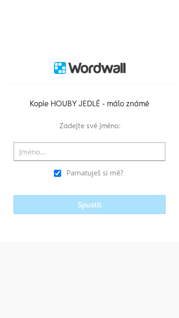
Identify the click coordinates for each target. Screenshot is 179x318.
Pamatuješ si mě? (94, 172)
